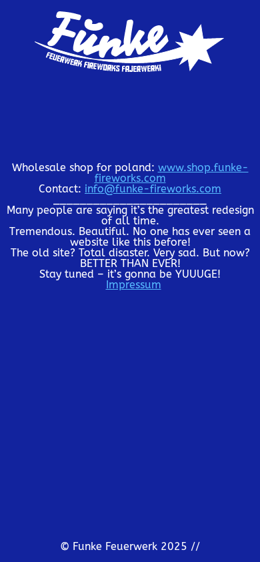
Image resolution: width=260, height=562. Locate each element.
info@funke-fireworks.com (153, 188)
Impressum (133, 284)
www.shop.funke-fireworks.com (172, 172)
